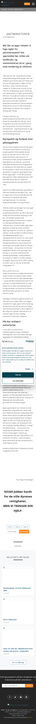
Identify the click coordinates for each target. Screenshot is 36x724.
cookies (30, 717)
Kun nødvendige (18, 381)
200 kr (18, 527)
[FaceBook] (10, 697)
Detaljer (27, 369)
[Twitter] (15, 697)
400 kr (26, 527)
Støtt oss (27, 4)
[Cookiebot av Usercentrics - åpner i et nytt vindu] (26, 341)
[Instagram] (26, 697)
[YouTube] (21, 697)
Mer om (18, 662)
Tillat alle (18, 375)
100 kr (10, 527)
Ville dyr (10, 9)
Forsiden (4, 9)
